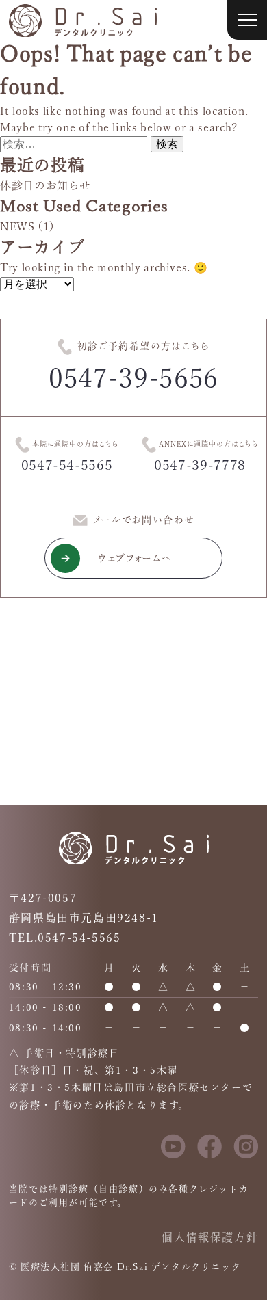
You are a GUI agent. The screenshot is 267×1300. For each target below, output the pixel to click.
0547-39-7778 (200, 465)
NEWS (17, 226)
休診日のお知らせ (45, 185)
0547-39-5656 (133, 377)
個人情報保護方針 (210, 1237)
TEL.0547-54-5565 (65, 937)
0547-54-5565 (67, 465)
